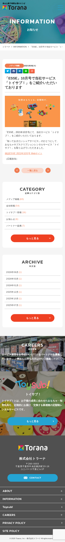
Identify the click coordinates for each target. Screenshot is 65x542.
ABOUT (7, 491)
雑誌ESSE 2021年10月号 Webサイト (23, 153)
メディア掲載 (15, 199)
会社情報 (13, 206)
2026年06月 (14, 272)
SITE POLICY (11, 531)
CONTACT (35, 478)
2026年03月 (14, 279)
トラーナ (6, 47)
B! (20, 70)
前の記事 (17, 170)
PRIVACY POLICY (14, 523)
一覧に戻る (32, 170)
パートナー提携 (15, 226)
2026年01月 (14, 285)
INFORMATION (20, 47)
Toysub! (8, 507)
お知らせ (12, 219)
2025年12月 (14, 292)
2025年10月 (14, 298)
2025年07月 (14, 305)
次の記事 (48, 170)
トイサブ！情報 (16, 212)
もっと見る (32, 238)
